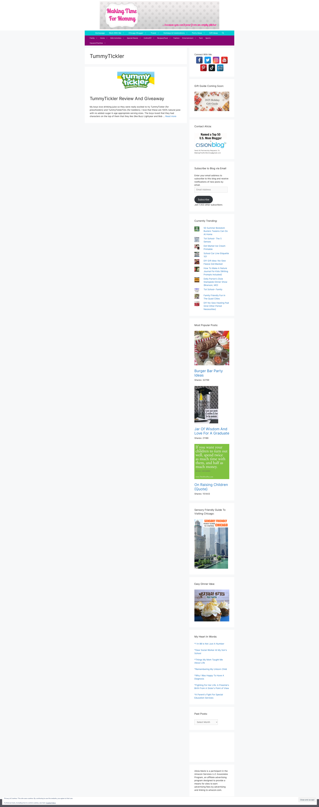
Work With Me (115, 33)
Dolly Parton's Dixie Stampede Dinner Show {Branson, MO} (215, 282)
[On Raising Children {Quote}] (211, 462)
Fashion (176, 38)
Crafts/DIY (148, 38)
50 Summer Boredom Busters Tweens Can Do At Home (216, 231)
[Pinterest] (203, 67)
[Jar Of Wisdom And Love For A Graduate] (211, 405)
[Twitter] (207, 60)
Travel (153, 33)
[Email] (220, 67)
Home (102, 38)
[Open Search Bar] (223, 33)
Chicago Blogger (136, 33)
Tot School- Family (213, 289)
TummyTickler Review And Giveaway (127, 98)
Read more (170, 116)
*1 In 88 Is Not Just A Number (209, 643)
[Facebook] (199, 60)
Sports (208, 38)
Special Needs (132, 38)
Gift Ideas (213, 33)
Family (92, 38)
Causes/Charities (96, 43)
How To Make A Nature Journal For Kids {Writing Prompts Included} (216, 271)
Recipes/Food (162, 38)
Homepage (100, 33)
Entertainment (187, 38)
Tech (201, 38)
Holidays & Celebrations (174, 33)
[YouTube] (224, 60)
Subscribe (203, 199)
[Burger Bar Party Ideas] (211, 348)
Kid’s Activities (115, 38)
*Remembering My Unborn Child (210, 669)
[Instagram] (216, 60)
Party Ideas (197, 33)
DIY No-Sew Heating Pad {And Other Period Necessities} (216, 306)
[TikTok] (211, 67)
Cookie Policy (51, 803)
